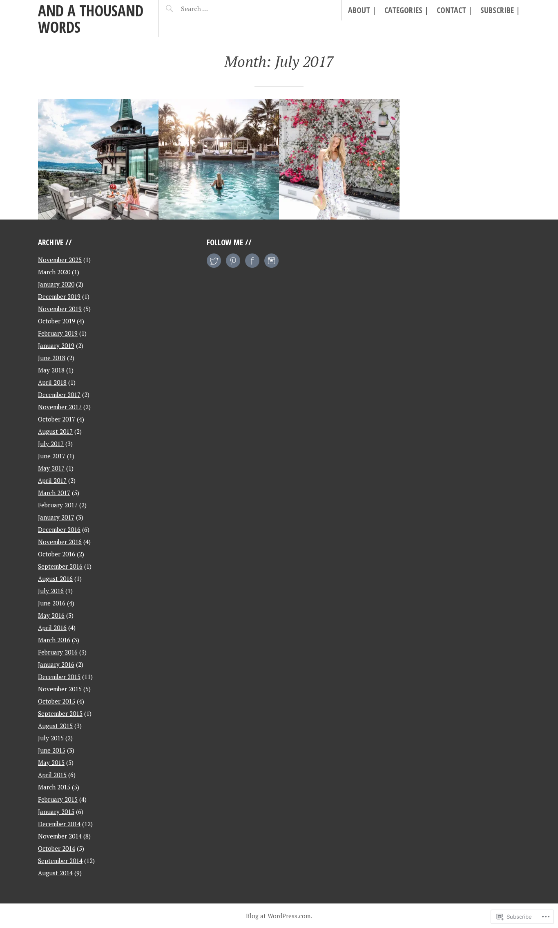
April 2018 (52, 382)
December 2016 (59, 529)
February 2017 (58, 505)
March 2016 (54, 640)
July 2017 (51, 443)
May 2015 (51, 762)
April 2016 (52, 627)
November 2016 (60, 542)
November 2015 (60, 689)
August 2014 (55, 873)
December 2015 (59, 676)
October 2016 (56, 554)
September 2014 (60, 860)
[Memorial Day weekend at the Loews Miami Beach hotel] (218, 159)
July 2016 (51, 591)
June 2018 (51, 358)
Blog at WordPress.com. (279, 916)
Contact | (454, 10)
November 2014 (60, 836)
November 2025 (60, 260)
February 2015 (58, 799)
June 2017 (51, 456)
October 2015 (56, 701)
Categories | (406, 10)
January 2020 (56, 284)
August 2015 (55, 726)
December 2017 (59, 394)
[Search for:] (215, 8)
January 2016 (56, 664)
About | (362, 10)
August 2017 (55, 431)
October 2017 (56, 419)
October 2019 (56, 321)
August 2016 (55, 578)
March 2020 (54, 272)
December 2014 (59, 824)
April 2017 (52, 480)
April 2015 (52, 775)
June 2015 (51, 750)
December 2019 (59, 296)
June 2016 (51, 603)
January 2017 (56, 517)
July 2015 (51, 738)
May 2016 (51, 615)
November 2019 (60, 309)
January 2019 (56, 345)
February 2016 (58, 652)
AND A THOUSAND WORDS (90, 18)
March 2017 (54, 493)
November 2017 (60, 407)
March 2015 (54, 787)
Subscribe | (500, 10)
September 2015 (60, 713)
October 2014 (56, 848)
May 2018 (51, 370)
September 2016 (60, 566)
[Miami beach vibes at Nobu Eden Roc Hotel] (339, 159)
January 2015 (56, 811)
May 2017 (51, 468)
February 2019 (58, 333)
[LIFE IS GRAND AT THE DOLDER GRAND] (98, 159)
